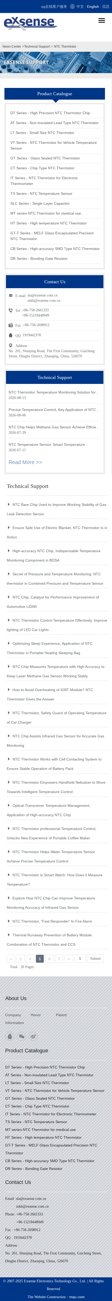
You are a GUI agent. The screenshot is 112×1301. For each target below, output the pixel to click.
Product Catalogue (26, 1050)
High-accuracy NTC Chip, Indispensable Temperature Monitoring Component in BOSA (54, 555)
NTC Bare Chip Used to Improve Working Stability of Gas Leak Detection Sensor (56, 509)
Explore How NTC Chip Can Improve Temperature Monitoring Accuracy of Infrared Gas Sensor (51, 903)
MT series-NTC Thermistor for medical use (45, 213)
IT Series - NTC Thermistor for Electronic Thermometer (44, 181)
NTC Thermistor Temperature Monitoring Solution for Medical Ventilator (52, 392)
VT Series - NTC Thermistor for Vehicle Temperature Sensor (53, 145)
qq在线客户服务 (54, 6)
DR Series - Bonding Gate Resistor (39, 258)
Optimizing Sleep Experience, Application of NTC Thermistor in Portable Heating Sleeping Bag (49, 648)
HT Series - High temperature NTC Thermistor (48, 223)
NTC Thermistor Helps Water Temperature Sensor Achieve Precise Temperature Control (51, 856)
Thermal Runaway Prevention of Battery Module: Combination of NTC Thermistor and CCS (50, 939)
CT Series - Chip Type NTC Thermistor (42, 168)
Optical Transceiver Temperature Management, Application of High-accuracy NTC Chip (48, 810)
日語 (105, 6)
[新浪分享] (33, 1036)
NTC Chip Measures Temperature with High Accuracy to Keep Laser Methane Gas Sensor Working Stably (55, 671)
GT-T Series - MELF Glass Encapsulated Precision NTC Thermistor (52, 236)
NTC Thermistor (65, 46)
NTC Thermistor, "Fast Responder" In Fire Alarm (52, 921)
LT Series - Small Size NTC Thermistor (42, 133)
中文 (80, 6)
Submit (95, 959)
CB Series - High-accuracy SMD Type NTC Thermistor (55, 249)
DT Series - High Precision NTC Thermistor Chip (50, 113)
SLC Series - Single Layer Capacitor (40, 203)
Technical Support (37, 46)
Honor (36, 1015)
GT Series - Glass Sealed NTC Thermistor (45, 158)
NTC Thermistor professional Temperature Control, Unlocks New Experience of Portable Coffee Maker (51, 833)
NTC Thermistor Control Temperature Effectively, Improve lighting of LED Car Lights (57, 625)
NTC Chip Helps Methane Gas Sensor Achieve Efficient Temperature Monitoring (54, 427)
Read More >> (25, 462)
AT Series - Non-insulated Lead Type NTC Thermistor (54, 123)
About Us (16, 998)
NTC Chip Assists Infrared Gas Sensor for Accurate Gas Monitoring (55, 741)
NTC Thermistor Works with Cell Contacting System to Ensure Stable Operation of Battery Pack (54, 764)
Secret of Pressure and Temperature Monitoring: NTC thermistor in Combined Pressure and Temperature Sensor (55, 578)
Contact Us (18, 1182)
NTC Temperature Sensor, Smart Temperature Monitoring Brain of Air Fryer (47, 444)
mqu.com (77, 1297)
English (93, 6)
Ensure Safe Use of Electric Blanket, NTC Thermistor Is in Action (57, 532)
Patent (61, 1015)
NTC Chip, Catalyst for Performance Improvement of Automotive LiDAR (53, 602)
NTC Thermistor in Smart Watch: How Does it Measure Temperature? (55, 879)
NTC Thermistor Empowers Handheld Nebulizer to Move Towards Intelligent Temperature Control (56, 787)
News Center (12, 46)
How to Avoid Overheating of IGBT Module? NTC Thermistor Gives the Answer (50, 694)
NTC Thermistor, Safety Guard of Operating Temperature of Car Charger (57, 717)
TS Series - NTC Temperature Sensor (41, 193)
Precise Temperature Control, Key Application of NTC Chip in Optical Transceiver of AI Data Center (52, 410)
